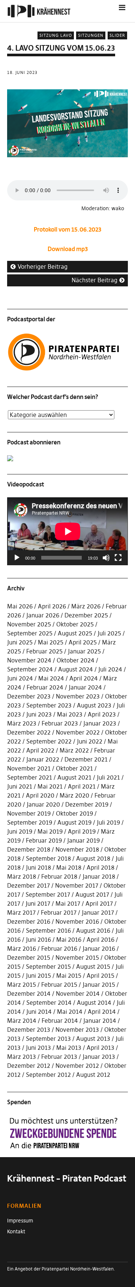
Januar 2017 (98, 912)
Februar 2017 (58, 912)
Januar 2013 (98, 1056)
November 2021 (29, 768)
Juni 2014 (39, 1011)
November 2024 (29, 660)
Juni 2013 (38, 1047)
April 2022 (40, 750)
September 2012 (48, 1074)
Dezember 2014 (29, 993)
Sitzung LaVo (55, 35)
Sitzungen (91, 35)
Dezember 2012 (28, 1065)
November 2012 (77, 1065)
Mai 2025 (50, 642)
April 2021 (82, 786)
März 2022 (74, 750)
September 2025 (29, 633)
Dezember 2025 (86, 615)
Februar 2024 (45, 687)
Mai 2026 (20, 606)
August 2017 (92, 894)
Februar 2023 (60, 723)
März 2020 (74, 795)
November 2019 (29, 813)
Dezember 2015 (28, 957)
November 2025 (29, 624)
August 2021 (74, 777)
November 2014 (78, 993)
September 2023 (49, 705)
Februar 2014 (60, 1020)
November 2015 (77, 957)
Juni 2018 (38, 867)
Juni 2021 (19, 786)
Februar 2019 (44, 840)
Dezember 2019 (86, 804)
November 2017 (76, 885)
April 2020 (40, 795)
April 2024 (83, 678)
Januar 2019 (83, 840)
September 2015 (48, 966)
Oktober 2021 (74, 768)
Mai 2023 (69, 714)
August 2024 (75, 669)
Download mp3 (68, 249)
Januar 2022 (42, 759)
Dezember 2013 (28, 1029)
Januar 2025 (84, 651)
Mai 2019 (50, 831)
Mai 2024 (51, 678)
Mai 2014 (69, 1011)
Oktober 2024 (75, 660)
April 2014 (102, 1011)
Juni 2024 (20, 678)
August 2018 (93, 858)
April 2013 (100, 1047)
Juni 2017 (38, 903)
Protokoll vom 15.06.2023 (67, 229)
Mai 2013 (68, 1047)
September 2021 (29, 777)
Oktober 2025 (75, 624)
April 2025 (83, 642)
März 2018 (21, 876)
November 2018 (77, 849)
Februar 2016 (59, 948)
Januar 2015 (98, 984)
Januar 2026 (42, 615)
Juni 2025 (20, 642)
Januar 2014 (99, 1020)
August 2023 (94, 705)
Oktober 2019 (74, 813)
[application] (67, 531)
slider (117, 35)
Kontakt (16, 1231)
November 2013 (77, 1029)
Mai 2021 (50, 786)
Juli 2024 (110, 669)
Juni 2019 (19, 831)
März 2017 (21, 912)
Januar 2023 (99, 723)
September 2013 (48, 1038)
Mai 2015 (68, 975)
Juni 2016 (38, 939)
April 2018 (100, 867)
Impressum (20, 1220)
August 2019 (74, 822)
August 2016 (93, 930)
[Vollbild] (118, 557)
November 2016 (77, 921)
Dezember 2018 (28, 849)
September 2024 (30, 669)
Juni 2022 (89, 741)
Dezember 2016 (28, 921)
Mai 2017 (68, 903)
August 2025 (75, 633)
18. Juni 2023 (22, 72)
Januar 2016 (98, 948)
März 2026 (85, 606)
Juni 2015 (38, 975)
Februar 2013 (59, 1056)
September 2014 (49, 1002)
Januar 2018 (98, 876)
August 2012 (93, 1074)
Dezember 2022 (29, 732)
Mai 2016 (68, 939)
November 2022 (78, 732)
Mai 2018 (68, 867)
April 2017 (99, 903)
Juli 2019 (108, 822)
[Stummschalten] (106, 557)
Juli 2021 (108, 777)
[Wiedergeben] (17, 557)
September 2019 (29, 822)
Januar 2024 (85, 687)
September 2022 (49, 741)
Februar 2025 (44, 651)
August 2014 (94, 1002)
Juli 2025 (109, 633)
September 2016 (48, 930)
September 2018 (48, 858)
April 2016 (100, 939)
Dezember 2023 (29, 696)
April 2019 (82, 831)
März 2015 (21, 984)
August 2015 (93, 966)
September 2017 (48, 894)
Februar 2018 (59, 876)
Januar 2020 (43, 804)
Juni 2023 (39, 714)
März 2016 (21, 948)
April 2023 (102, 714)
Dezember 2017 (28, 885)
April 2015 (100, 975)
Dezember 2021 (86, 759)
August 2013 (93, 1038)
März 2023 (21, 723)
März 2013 (21, 1056)
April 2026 (52, 606)
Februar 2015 (59, 984)
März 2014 (21, 1020)
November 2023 (78, 696)
